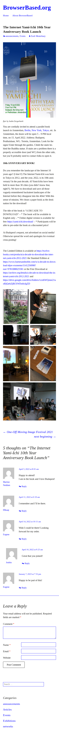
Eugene (6, 587)
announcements (11, 36)
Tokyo (46, 130)
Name (7, 645)
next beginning (45, 436)
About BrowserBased (22, 15)
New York (36, 130)
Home (6, 15)
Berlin (27, 130)
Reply (24, 486)
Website (7, 657)
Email (6, 651)
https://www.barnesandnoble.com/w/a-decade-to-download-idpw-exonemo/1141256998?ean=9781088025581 (29, 265)
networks (8, 726)
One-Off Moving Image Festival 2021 (28, 432)
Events (22, 36)
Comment (8, 624)
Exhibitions (9, 720)
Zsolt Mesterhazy (38, 36)
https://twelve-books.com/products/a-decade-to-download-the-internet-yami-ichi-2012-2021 (28, 254)
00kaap (6, 510)
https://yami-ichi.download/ (20, 221)
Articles (7, 709)
